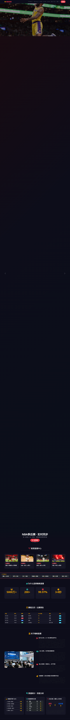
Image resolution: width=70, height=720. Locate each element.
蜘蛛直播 (8, 2)
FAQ (59, 1)
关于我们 (54, 1)
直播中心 (31, 1)
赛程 (41, 1)
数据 (45, 1)
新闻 (49, 1)
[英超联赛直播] (33, 542)
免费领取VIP (42, 540)
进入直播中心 (29, 540)
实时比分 (37, 1)
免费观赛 (63, 1)
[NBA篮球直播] (35, 542)
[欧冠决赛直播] (37, 542)
